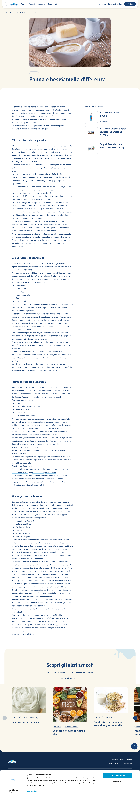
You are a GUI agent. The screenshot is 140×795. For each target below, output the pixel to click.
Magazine (15, 13)
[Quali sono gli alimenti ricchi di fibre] (70, 704)
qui (57, 783)
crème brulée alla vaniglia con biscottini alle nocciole (45, 609)
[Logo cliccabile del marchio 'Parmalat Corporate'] (14, 4)
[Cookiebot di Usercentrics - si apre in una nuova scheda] (13, 791)
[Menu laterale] (5, 4)
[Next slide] (135, 718)
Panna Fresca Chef (23, 521)
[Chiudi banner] (137, 773)
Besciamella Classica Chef (22, 397)
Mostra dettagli (32, 791)
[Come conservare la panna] (29, 700)
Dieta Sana (23, 13)
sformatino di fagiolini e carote (44, 472)
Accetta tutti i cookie (117, 775)
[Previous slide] (4, 718)
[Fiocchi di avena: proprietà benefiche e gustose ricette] (111, 700)
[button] (32, 4)
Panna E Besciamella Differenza (39, 13)
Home (7, 13)
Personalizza (116, 781)
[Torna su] (134, 746)
